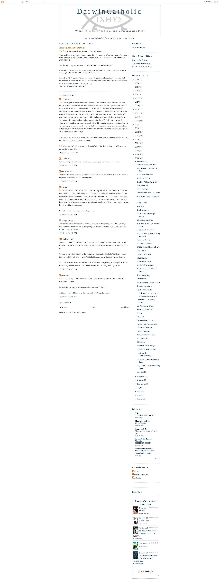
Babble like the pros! (144, 254)
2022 (137, 94)
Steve (63, 275)
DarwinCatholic (109, 11)
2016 (137, 117)
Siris (137, 413)
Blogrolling (141, 342)
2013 (137, 128)
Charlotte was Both (142, 421)
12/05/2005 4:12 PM (68, 233)
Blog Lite (140, 316)
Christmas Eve (142, 189)
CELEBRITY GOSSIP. (143, 443)
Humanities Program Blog (141, 66)
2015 (137, 120)
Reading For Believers (140, 60)
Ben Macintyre (138, 539)
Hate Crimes (141, 250)
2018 (137, 109)
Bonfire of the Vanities (143, 448)
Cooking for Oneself (144, 243)
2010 (137, 139)
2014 (137, 124)
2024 (137, 87)
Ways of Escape (140, 423)
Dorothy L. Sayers (145, 520)
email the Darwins (138, 47)
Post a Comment (65, 302)
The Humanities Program (141, 63)
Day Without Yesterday (145, 306)
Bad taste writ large (144, 261)
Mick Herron (143, 546)
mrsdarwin (65, 171)
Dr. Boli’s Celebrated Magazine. (143, 439)
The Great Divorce (143, 178)
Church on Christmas (144, 327)
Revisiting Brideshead (145, 309)
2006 (137, 154)
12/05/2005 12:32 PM (68, 152)
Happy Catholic (141, 428)
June (139, 395)
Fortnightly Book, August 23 (145, 415)
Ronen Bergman (139, 563)
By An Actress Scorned (145, 320)
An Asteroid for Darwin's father (148, 282)
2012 (137, 132)
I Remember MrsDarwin (76, 86)
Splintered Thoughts (140, 474)
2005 (137, 158)
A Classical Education (145, 174)
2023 (137, 90)
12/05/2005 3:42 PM (68, 214)
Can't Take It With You (145, 230)
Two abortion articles (144, 286)
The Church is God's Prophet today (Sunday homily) (145, 452)
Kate (63, 187)
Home (94, 307)
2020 (137, 102)
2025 (137, 83)
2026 (137, 79)
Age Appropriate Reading (146, 335)
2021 (137, 98)
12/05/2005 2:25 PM (68, 181)
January (140, 399)
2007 (137, 150)
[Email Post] (91, 84)
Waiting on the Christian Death (148, 247)
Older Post (125, 307)
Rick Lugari (65, 239)
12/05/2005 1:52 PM (68, 165)
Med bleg (140, 206)
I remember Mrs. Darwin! (146, 349)
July (139, 391)
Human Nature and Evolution (147, 324)
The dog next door (143, 275)
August (140, 387)
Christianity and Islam (145, 220)
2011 (137, 135)
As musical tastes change (146, 345)
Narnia (139, 313)
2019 (137, 105)
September (141, 384)
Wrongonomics (142, 338)
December (141, 161)
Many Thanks (142, 202)
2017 (137, 113)
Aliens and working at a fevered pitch (146, 432)
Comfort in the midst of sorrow (148, 192)
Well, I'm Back (142, 185)
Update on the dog (143, 240)
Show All (157, 459)
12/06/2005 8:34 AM (68, 296)
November (141, 376)
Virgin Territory (143, 258)
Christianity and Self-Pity (146, 164)
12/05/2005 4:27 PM (68, 269)
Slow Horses (143, 543)
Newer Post (63, 307)
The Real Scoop (142, 210)
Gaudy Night (143, 518)
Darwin (135, 471)
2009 (137, 143)
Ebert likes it (141, 278)
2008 (137, 147)
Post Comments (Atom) (77, 312)
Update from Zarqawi (144, 289)
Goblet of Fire (142, 372)
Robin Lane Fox (144, 513)
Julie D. (62, 51)
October (140, 380)
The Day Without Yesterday (147, 182)
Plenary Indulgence (144, 331)
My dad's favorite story (145, 265)
